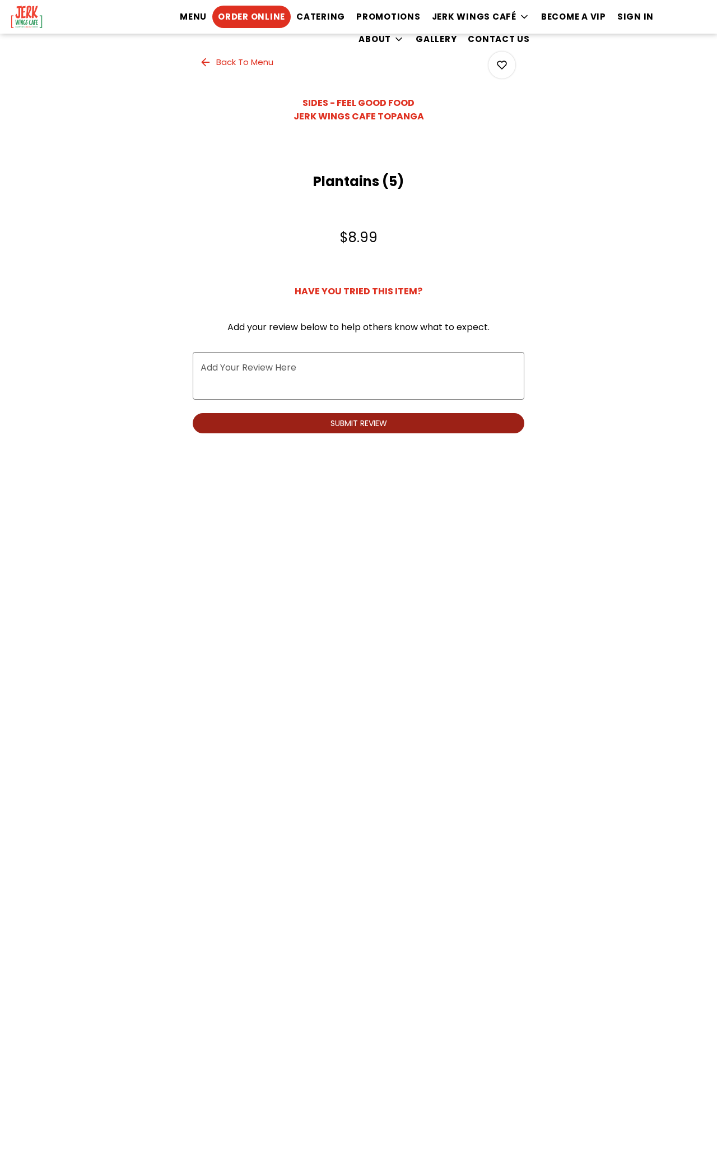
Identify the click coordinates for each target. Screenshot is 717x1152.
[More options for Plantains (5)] (501, 65)
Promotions (388, 16)
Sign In (635, 16)
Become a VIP (573, 16)
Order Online (251, 16)
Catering (320, 16)
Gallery (436, 39)
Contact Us (499, 39)
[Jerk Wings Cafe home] (59, 17)
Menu (193, 16)
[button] (481, 17)
